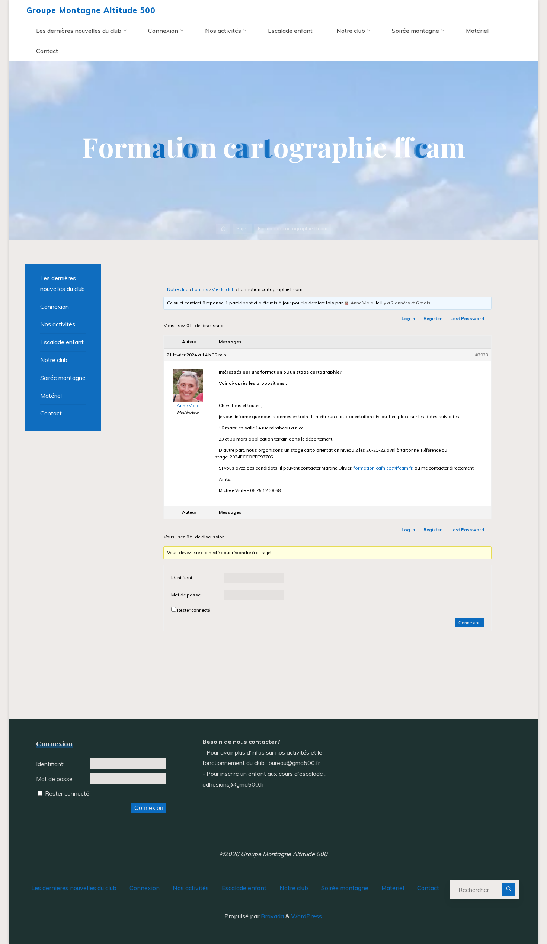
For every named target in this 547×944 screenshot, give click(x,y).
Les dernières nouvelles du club (62, 283)
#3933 (481, 355)
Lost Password (467, 318)
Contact (51, 413)
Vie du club (223, 289)
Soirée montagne (63, 377)
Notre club (178, 289)
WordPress (306, 916)
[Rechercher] (508, 889)
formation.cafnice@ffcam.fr (383, 468)
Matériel (51, 395)
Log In (408, 318)
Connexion (469, 622)
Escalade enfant (62, 342)
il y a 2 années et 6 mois (405, 302)
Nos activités (57, 324)
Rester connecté (193, 610)
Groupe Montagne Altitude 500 (91, 10)
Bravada (271, 916)
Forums (200, 289)
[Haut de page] (518, 915)
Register (432, 318)
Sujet (242, 228)
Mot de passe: (186, 595)
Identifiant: (182, 577)
